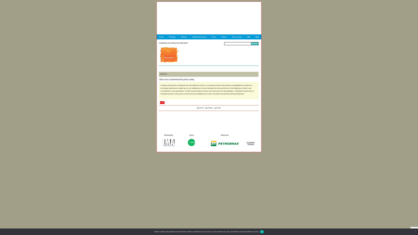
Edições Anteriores (199, 37)
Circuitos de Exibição (248, 58)
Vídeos (224, 37)
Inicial (161, 37)
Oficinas (209, 58)
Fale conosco (237, 37)
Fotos (214, 37)
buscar (254, 43)
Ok (262, 231)
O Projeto (172, 37)
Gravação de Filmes (228, 58)
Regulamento (169, 58)
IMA (248, 37)
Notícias (184, 37)
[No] (415, 232)
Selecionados (189, 58)
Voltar (162, 102)
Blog (257, 37)
